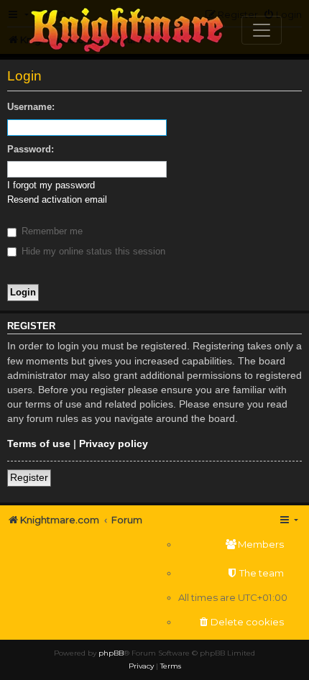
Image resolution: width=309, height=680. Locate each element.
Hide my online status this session (92, 251)
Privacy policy (113, 443)
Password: (30, 149)
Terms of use (38, 443)
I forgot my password (51, 185)
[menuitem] (232, 544)
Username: (31, 106)
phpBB (111, 653)
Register (29, 477)
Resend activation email (57, 199)
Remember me (51, 231)
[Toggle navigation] (261, 30)
